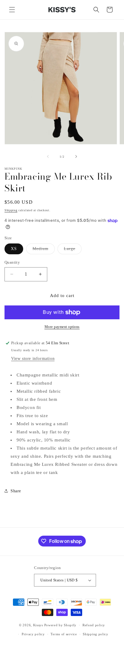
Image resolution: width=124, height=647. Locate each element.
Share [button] (16, 491)
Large (73, 250)
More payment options (62, 327)
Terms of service (64, 634)
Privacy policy (33, 634)
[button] (12, 9)
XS (14, 248)
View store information (32, 358)
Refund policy (93, 625)
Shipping (11, 210)
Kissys (38, 625)
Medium (44, 250)
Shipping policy (95, 634)
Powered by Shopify (60, 625)
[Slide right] (76, 156)
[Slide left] (47, 156)
